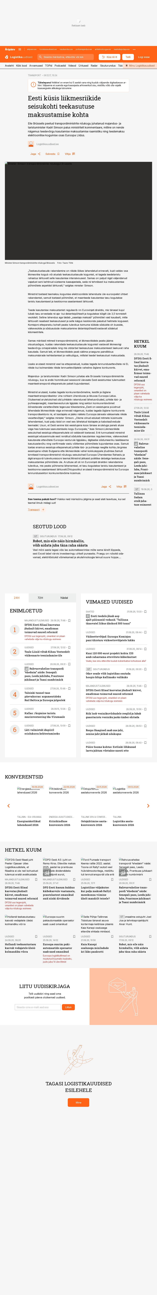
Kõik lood (21, 65)
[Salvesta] (69, 620)
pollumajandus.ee (84, 49)
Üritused (83, 65)
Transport (34, 509)
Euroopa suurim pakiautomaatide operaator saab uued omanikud (57, 948)
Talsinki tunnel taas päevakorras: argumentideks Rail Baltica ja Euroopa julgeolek (45, 696)
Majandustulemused (37, 620)
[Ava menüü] (20, 49)
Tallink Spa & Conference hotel (99, 817)
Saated (90, 611)
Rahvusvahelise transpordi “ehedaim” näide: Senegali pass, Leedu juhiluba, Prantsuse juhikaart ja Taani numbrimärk (143, 462)
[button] (38, 1007)
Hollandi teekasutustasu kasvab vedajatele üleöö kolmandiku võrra (20, 948)
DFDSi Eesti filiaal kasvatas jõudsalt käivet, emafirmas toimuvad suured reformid (143, 369)
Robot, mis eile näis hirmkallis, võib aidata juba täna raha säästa (60, 543)
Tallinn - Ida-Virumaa (29, 817)
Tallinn (117, 817)
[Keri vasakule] (8, 806)
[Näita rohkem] (134, 49)
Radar (94, 65)
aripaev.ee (31, 49)
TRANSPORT (34, 75)
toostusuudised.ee (48, 49)
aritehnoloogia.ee (103, 49)
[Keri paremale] (148, 806)
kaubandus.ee (66, 49)
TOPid (48, 65)
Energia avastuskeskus (63, 817)
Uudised (29, 647)
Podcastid (60, 65)
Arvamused (36, 65)
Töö (120, 65)
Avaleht (9, 65)
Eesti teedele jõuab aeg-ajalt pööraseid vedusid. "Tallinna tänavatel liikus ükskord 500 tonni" (108, 619)
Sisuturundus (108, 65)
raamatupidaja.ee (122, 49)
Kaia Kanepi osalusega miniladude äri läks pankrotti (95, 948)
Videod (72, 65)
